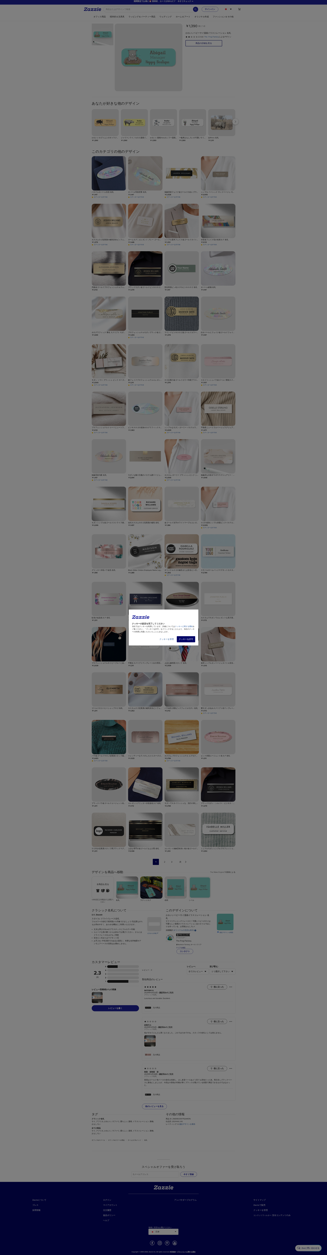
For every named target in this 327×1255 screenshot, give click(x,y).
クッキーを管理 (166, 639)
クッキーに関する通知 (184, 626)
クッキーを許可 (186, 639)
